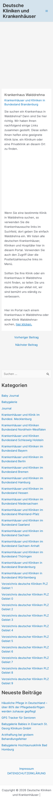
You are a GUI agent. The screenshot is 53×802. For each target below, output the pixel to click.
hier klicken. (24, 324)
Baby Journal (10, 395)
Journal (6, 408)
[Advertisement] (26, 49)
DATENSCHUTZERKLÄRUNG (26, 773)
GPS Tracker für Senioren (19, 717)
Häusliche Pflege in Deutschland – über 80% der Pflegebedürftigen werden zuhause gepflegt (24, 707)
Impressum (26, 768)
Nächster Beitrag (26, 344)
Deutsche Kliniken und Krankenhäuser (19, 11)
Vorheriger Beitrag (26, 337)
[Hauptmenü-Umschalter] (46, 10)
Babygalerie (9, 402)
